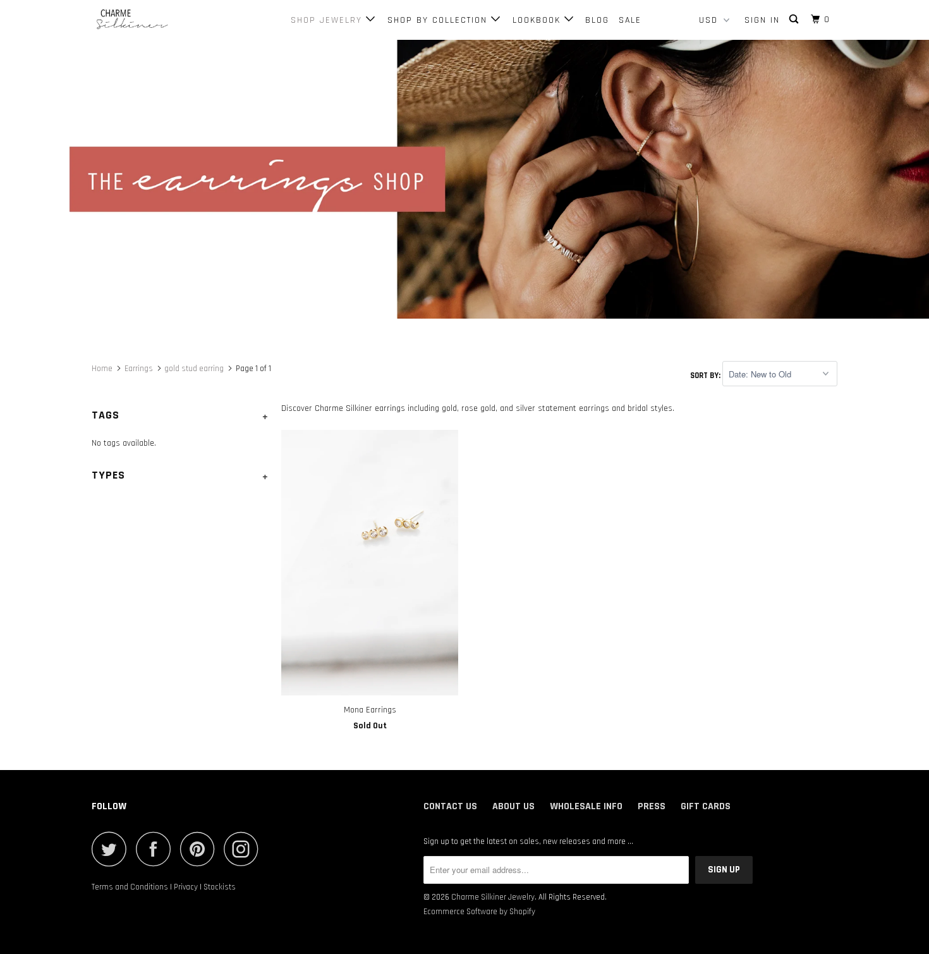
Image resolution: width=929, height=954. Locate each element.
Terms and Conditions (130, 887)
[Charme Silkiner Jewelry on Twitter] (112, 848)
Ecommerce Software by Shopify (479, 912)
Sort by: (706, 375)
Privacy (186, 887)
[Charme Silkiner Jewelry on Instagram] (244, 848)
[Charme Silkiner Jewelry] (156, 20)
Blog (597, 20)
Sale (630, 20)
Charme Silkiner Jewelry (493, 897)
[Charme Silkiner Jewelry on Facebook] (157, 848)
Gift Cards (706, 806)
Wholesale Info (586, 806)
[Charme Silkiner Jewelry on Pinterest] (200, 848)
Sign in (762, 20)
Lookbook (538, 20)
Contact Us (450, 806)
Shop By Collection (439, 20)
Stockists (219, 887)
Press (651, 806)
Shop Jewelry (328, 20)
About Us (513, 806)
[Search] (795, 19)
